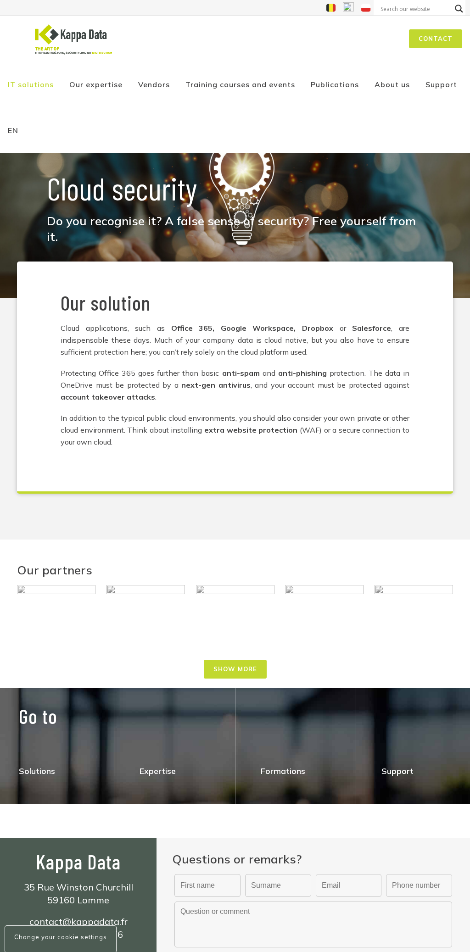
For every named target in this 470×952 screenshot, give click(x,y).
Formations (283, 771)
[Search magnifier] (459, 8)
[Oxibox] (56, 597)
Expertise (158, 771)
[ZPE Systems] (145, 610)
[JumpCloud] (235, 614)
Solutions (37, 771)
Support (397, 771)
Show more (235, 669)
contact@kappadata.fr (78, 921)
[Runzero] (324, 611)
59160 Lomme (78, 900)
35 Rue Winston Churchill (78, 887)
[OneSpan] (414, 606)
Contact (436, 38)
